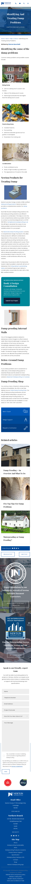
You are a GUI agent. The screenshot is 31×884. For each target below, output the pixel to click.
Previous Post (8, 554)
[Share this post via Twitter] (16, 548)
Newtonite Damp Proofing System (13, 232)
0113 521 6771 (15, 832)
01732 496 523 (16, 811)
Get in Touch (7, 411)
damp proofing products (8, 204)
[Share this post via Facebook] (14, 548)
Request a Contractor (10, 428)
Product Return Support (15, 852)
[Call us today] (16, 3)
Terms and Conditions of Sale (15, 881)
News (7, 38)
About (15, 843)
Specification (15, 855)
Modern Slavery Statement (15, 879)
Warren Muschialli (14, 44)
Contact (15, 860)
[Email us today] (20, 3)
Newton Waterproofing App (15, 864)
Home (3, 38)
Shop (15, 862)
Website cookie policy (15, 877)
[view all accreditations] (7, 783)
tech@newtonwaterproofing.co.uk (18, 222)
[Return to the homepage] (6, 3)
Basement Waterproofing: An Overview (18, 377)
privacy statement (17, 766)
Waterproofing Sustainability (15, 845)
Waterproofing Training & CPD (15, 857)
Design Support (8, 420)
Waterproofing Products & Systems (15, 850)
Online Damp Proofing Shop (18, 390)
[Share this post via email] (12, 548)
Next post (24, 554)
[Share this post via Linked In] (18, 548)
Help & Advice (14, 38)
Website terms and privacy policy (15, 874)
